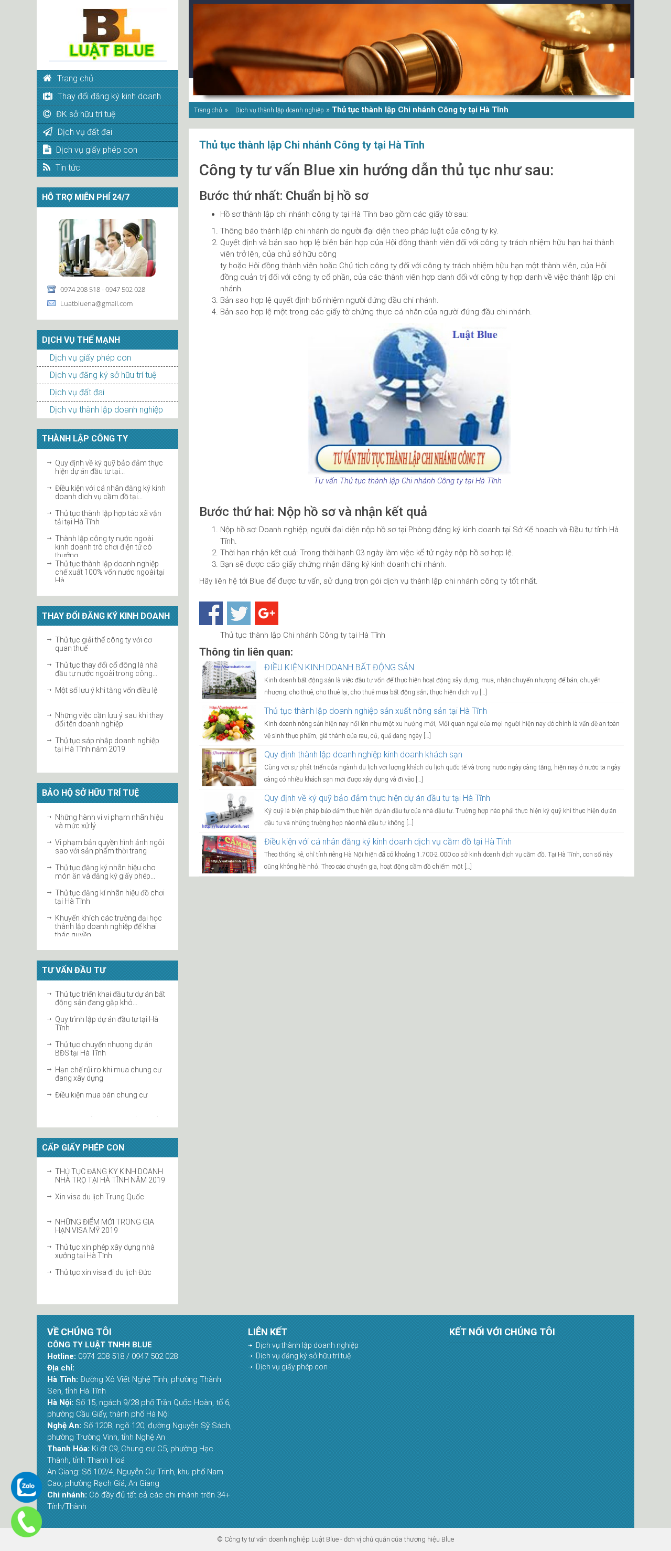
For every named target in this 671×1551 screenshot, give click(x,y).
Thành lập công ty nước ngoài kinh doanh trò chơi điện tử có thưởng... (104, 524)
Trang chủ (208, 110)
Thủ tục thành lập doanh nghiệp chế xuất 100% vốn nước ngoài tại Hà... (110, 550)
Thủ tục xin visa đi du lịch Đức (103, 1250)
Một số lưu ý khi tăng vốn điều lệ (106, 668)
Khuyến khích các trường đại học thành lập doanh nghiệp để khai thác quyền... (108, 904)
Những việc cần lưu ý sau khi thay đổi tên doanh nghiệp (109, 697)
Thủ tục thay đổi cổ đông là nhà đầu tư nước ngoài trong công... (106, 647)
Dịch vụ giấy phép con (90, 358)
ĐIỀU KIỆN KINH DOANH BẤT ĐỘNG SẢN (339, 667)
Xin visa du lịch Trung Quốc (99, 1174)
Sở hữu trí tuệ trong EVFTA (97, 921)
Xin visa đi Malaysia (87, 1275)
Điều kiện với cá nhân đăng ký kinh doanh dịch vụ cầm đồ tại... (110, 470)
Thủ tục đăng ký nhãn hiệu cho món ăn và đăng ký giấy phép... (105, 849)
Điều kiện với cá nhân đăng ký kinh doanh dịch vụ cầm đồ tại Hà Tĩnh (388, 842)
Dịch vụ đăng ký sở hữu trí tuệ (103, 375)
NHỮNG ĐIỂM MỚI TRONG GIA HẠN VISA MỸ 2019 (104, 1204)
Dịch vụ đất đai (77, 392)
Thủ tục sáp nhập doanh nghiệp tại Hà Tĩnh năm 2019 (107, 722)
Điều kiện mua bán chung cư (101, 1073)
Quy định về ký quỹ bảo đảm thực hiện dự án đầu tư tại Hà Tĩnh (377, 798)
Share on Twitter (239, 613)
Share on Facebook (211, 613)
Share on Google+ (266, 613)
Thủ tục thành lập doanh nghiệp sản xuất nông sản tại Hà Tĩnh (375, 711)
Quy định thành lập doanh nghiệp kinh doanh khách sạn (363, 754)
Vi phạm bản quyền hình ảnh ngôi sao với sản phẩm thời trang (109, 824)
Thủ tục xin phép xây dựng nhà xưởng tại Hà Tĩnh (105, 1229)
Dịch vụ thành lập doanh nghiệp (106, 410)
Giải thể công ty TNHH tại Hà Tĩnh (109, 744)
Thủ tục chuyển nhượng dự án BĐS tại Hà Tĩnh (104, 1027)
